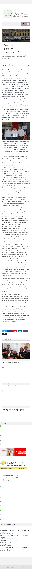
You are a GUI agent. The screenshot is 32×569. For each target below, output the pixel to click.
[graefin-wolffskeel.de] (13, 469)
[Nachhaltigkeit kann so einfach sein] (16, 352)
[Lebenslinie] (16, 13)
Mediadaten (11, 2)
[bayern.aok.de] (0, 431)
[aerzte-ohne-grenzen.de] (13, 456)
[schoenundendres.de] (0, 486)
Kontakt (16, 2)
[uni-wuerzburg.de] (0, 435)
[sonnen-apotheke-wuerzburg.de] (0, 519)
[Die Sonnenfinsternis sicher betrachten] (16, 375)
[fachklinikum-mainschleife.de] (13, 482)
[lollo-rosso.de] (0, 501)
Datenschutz (13, 567)
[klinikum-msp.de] (0, 505)
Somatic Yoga (3, 540)
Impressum (7, 567)
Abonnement (22, 2)
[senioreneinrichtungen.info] (0, 515)
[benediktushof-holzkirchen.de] (0, 426)
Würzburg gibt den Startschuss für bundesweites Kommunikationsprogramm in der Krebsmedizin (14, 410)
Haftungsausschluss (22, 567)
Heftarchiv (4, 2)
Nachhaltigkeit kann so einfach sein (11, 362)
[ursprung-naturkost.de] (0, 510)
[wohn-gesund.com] (0, 440)
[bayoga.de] (0, 497)
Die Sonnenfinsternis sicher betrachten (11, 386)
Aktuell (28, 65)
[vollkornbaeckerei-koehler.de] (0, 444)
